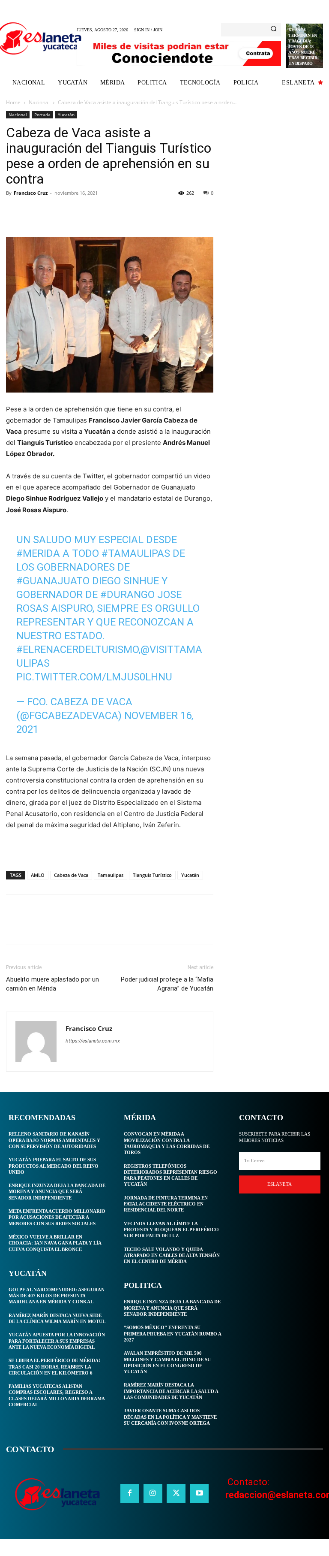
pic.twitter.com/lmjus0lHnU (94, 677)
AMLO (38, 875)
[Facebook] (14, 212)
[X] (34, 212)
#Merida (38, 553)
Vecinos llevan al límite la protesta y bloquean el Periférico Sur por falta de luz (171, 1230)
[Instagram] (153, 1493)
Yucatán (66, 115)
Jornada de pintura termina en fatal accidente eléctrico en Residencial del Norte (166, 1204)
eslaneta (279, 1184)
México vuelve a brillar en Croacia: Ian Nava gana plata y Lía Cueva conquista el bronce (55, 1243)
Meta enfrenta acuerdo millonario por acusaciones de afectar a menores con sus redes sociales (57, 1217)
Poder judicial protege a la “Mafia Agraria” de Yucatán (167, 984)
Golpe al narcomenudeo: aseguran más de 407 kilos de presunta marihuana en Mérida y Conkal (57, 1296)
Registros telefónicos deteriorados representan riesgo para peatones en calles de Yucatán (170, 1175)
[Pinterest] (54, 212)
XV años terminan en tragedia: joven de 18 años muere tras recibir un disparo (302, 46)
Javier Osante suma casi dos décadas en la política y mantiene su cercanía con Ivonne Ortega (170, 1417)
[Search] (273, 29)
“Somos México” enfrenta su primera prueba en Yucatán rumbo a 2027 (172, 1333)
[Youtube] (199, 1493)
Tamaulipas (110, 875)
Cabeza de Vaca (71, 875)
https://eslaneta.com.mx (93, 1041)
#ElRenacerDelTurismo (77, 650)
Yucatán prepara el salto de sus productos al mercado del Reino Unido (54, 1166)
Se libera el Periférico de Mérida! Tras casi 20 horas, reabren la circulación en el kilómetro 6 (54, 1366)
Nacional (39, 102)
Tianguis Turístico (152, 875)
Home (13, 102)
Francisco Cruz (31, 193)
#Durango (127, 595)
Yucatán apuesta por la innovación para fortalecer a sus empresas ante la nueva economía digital (57, 1341)
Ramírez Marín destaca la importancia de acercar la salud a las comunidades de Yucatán (171, 1391)
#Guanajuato (53, 581)
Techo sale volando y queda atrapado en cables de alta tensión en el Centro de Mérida (172, 1255)
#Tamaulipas (136, 553)
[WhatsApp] (73, 212)
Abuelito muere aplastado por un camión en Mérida (52, 984)
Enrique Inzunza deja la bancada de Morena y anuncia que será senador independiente (57, 1191)
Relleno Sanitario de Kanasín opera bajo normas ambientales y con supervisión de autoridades (54, 1140)
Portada (42, 115)
